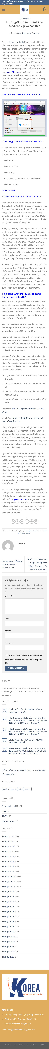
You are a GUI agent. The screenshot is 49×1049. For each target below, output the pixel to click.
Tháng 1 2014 (8, 946)
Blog (27, 1045)
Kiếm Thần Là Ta (16, 42)
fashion (14, 789)
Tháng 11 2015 (8, 936)
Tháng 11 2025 (8, 881)
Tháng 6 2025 (8, 906)
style (21, 789)
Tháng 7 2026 (8, 841)
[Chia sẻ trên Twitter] (22, 521)
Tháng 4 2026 (8, 856)
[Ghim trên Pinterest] (31, 521)
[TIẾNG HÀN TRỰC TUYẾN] (24, 9)
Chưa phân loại (24, 18)
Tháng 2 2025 (8, 926)
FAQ (42, 1045)
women (28, 789)
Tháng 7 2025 (8, 901)
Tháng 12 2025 (8, 876)
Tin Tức (5, 816)
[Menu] (3, 9)
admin (36, 33)
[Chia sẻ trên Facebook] (17, 521)
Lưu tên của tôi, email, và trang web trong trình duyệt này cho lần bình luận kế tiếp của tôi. (24, 659)
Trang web (9, 643)
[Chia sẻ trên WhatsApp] (13, 521)
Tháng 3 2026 (8, 861)
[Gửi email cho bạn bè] (27, 521)
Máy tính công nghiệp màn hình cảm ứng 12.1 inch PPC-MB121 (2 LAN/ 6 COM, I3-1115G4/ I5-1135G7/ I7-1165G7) (28, 720)
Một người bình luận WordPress (16, 770)
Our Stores (18, 1045)
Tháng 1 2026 (8, 871)
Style (4, 811)
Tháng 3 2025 (8, 921)
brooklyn (6, 789)
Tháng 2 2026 (8, 866)
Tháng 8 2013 (8, 956)
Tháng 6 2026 (8, 846)
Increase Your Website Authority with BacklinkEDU (12, 564)
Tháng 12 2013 (8, 951)
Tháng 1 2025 (8, 931)
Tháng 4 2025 (8, 916)
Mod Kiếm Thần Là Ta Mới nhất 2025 (21, 196)
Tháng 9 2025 (8, 891)
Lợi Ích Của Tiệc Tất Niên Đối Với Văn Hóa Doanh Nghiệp (26, 710)
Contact (35, 1045)
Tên (7, 618)
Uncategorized (8, 821)
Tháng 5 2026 (8, 851)
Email (8, 631)
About (8, 1045)
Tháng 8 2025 (8, 896)
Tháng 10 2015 (8, 941)
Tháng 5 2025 (8, 911)
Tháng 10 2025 (8, 886)
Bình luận (9, 596)
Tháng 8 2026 (8, 836)
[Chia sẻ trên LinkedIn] (36, 521)
